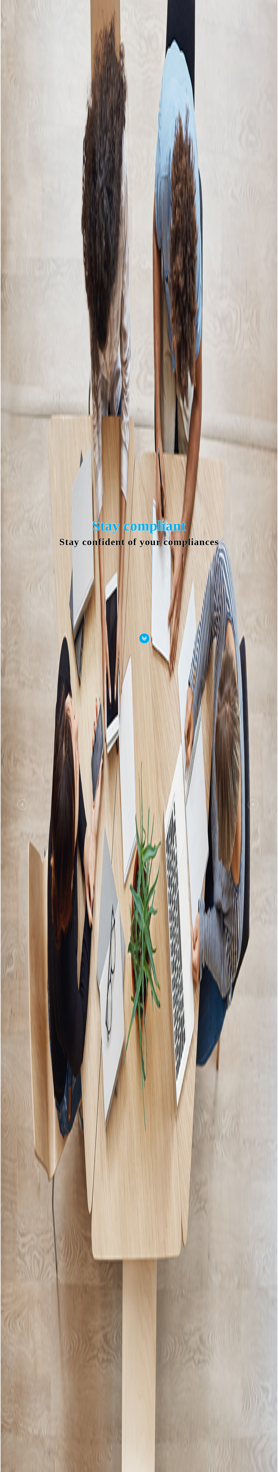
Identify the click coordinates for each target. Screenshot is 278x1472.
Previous (22, 804)
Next (253, 804)
